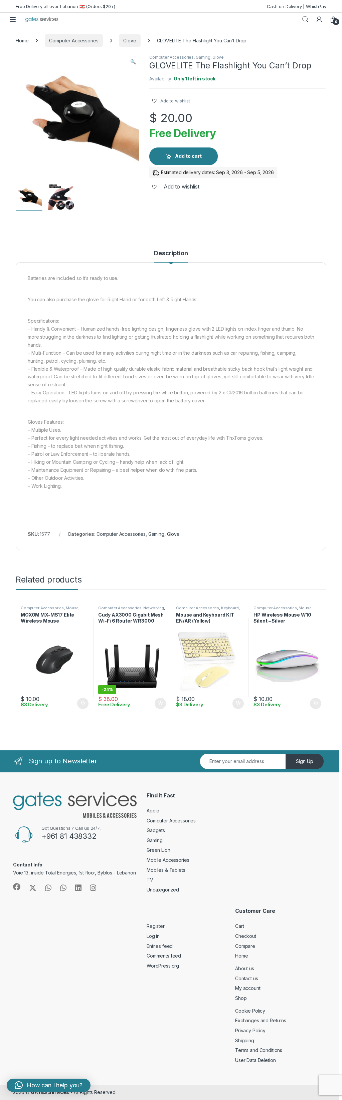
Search (305, 19)
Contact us (246, 978)
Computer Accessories (73, 40)
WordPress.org (163, 966)
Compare (245, 946)
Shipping (244, 1040)
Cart (239, 926)
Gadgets (156, 830)
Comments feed (164, 956)
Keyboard (230, 608)
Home (22, 40)
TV (150, 879)
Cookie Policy (250, 1011)
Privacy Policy (250, 1030)
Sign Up (304, 761)
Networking (153, 608)
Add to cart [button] (83, 703)
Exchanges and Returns (260, 1020)
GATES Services (50, 1092)
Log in (153, 936)
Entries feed (160, 946)
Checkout (245, 936)
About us (244, 968)
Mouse (72, 608)
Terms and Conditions (258, 1050)
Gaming (203, 57)
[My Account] (319, 19)
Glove (129, 40)
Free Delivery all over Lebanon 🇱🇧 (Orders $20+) (65, 6)
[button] (133, 62)
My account (248, 988)
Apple (153, 810)
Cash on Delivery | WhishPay (296, 6)
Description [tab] (171, 253)
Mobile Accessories (168, 860)
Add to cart (188, 156)
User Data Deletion (255, 1060)
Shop (240, 998)
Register (156, 926)
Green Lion (158, 850)
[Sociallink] (16, 886)
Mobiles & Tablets (166, 870)
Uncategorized (163, 889)
